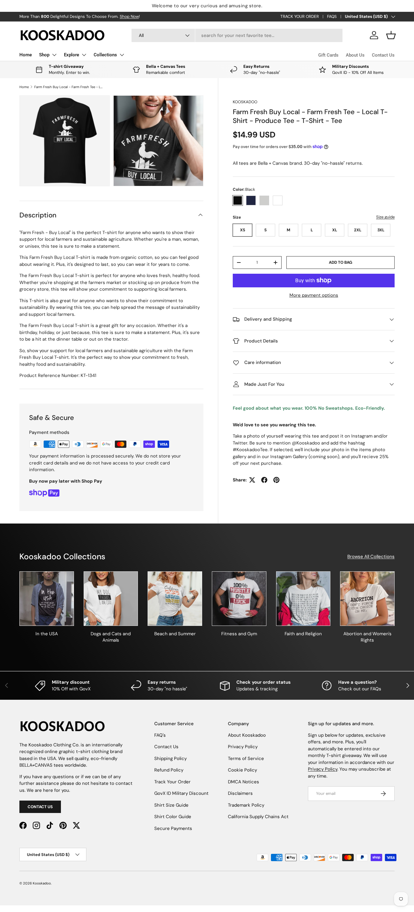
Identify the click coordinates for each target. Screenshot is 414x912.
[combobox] (237, 35)
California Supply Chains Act (258, 817)
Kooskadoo (245, 101)
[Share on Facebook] (264, 480)
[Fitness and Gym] (239, 599)
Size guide (385, 217)
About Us (355, 55)
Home (25, 55)
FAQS (332, 16)
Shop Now (129, 16)
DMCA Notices (243, 782)
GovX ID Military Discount (181, 793)
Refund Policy (168, 770)
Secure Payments (173, 828)
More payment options (313, 295)
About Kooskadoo (247, 735)
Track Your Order (172, 782)
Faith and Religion (303, 634)
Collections (105, 55)
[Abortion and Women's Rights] (367, 599)
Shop (44, 55)
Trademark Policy (246, 805)
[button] (391, 35)
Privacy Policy (243, 747)
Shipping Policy (170, 758)
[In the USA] (47, 599)
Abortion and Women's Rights (367, 637)
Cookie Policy (242, 770)
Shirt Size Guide (171, 805)
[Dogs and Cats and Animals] (111, 599)
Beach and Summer (175, 634)
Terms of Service (246, 758)
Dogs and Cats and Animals (111, 637)
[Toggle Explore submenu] (84, 54)
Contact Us (383, 55)
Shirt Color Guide (172, 817)
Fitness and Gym (239, 634)
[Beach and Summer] (175, 599)
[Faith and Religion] (303, 599)
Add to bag (340, 262)
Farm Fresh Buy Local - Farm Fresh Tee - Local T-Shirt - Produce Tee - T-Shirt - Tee (68, 87)
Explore (71, 55)
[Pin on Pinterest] (276, 480)
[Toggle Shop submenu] (54, 54)
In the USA (46, 634)
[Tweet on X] (252, 480)
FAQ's (160, 735)
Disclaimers (240, 793)
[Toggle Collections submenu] (121, 54)
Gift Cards (328, 55)
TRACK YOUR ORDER (299, 16)
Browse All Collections (371, 556)
